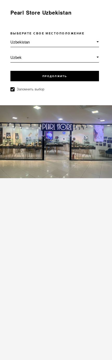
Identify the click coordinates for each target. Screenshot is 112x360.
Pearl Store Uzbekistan (41, 12)
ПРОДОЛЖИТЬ (54, 76)
